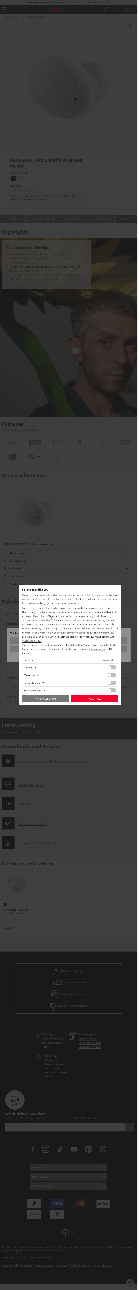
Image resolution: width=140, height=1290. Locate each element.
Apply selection (46, 698)
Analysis (28, 667)
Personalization (32, 682)
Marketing (29, 675)
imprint (26, 652)
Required (28, 659)
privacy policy (98, 648)
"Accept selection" (31, 640)
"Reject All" (53, 616)
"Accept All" (56, 628)
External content (32, 690)
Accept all (94, 698)
